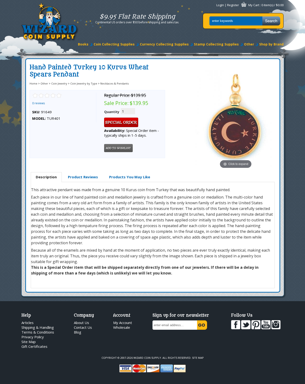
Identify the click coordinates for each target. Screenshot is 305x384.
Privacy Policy (32, 336)
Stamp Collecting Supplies (216, 44)
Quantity (111, 112)
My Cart (253, 5)
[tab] (46, 177)
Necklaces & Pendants (114, 83)
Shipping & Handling (37, 327)
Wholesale (121, 327)
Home (33, 83)
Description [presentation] (46, 177)
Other (249, 44)
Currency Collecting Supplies (164, 44)
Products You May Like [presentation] (129, 177)
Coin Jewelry (59, 83)
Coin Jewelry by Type (83, 83)
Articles (27, 322)
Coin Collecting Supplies (114, 44)
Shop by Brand (271, 44)
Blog (77, 332)
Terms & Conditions (37, 332)
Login (220, 5)
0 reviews (38, 103)
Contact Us (83, 327)
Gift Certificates (34, 346)
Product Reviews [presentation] (83, 177)
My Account (122, 322)
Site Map (28, 341)
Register (233, 5)
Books (83, 44)
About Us (81, 322)
